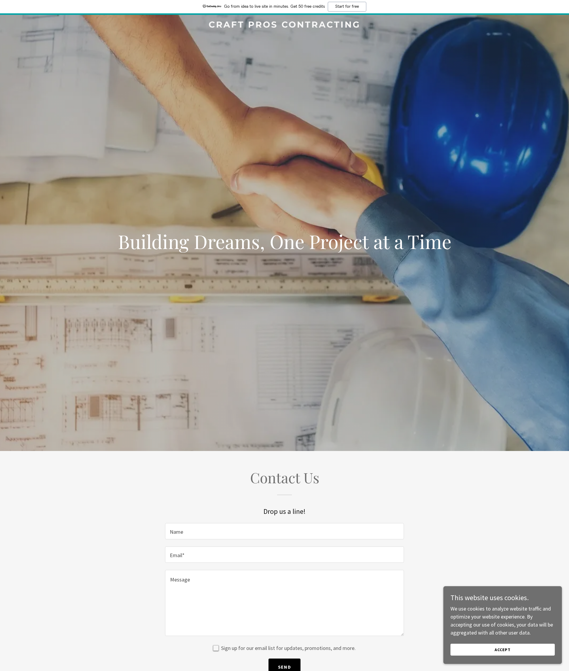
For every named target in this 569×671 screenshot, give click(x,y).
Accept (503, 649)
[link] (284, 25)
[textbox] (284, 531)
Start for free (347, 6)
